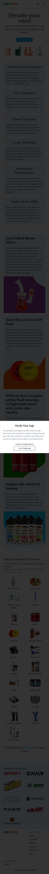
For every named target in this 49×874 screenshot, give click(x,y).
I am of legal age (24, 448)
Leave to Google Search (24, 444)
